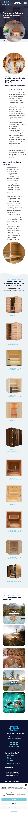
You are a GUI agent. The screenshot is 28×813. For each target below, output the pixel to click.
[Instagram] (17, 3)
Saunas (9, 758)
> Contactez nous (14, 746)
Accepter (14, 799)
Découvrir (14, 615)
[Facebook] (15, 3)
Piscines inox (10, 755)
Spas (8, 757)
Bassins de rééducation (13, 763)
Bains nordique (11, 762)
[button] (26, 785)
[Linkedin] (20, 3)
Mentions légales (14, 811)
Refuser (14, 803)
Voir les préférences (14, 807)
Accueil (3, 40)
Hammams (10, 760)
